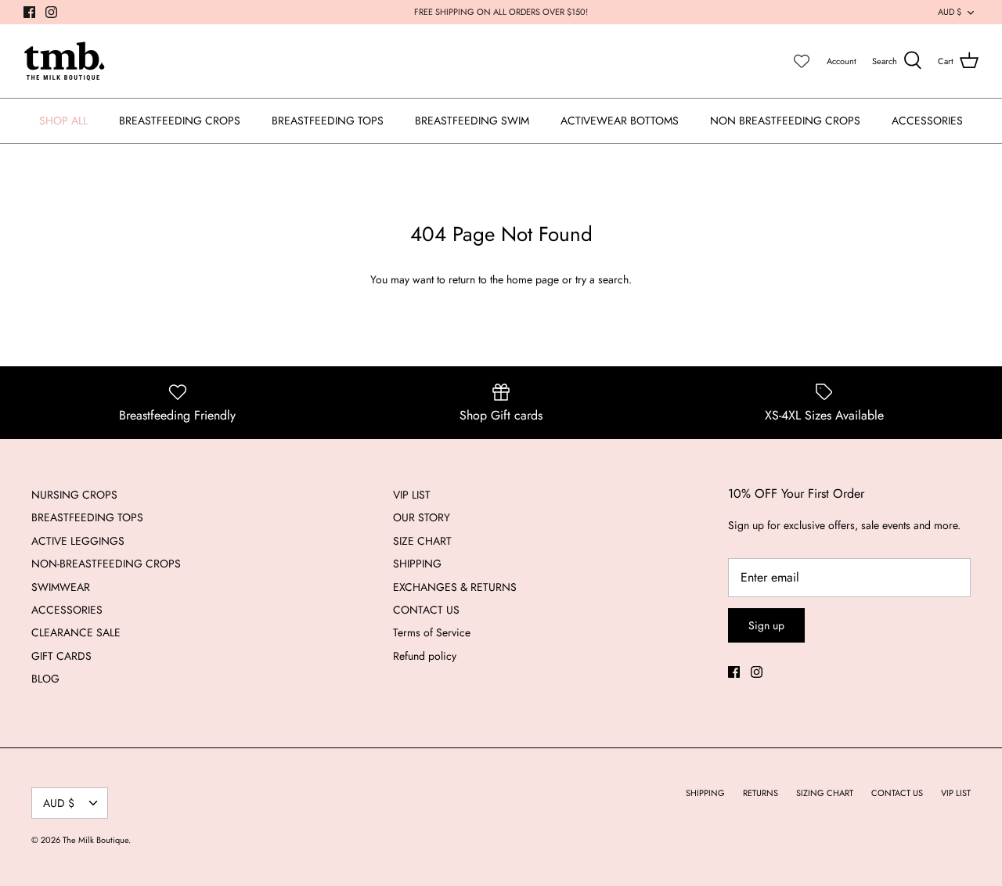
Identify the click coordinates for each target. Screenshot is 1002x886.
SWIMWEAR (60, 587)
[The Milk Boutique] (64, 61)
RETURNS (760, 793)
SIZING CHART (824, 793)
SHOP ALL (63, 120)
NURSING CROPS (74, 494)
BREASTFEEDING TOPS (328, 120)
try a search (602, 279)
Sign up (766, 625)
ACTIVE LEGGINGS (77, 541)
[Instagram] (51, 12)
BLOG (45, 678)
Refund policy (424, 656)
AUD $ (949, 11)
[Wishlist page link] (801, 61)
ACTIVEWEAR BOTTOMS (619, 120)
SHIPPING (417, 563)
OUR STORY (421, 517)
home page (532, 279)
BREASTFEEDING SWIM (472, 120)
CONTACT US (426, 610)
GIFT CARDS (61, 656)
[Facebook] (29, 12)
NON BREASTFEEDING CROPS (785, 120)
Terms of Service (431, 632)
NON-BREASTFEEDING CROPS (106, 563)
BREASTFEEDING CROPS (179, 120)
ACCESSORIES (927, 120)
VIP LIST (412, 494)
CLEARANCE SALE (76, 632)
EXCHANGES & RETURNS (455, 587)
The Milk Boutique (95, 840)
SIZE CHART (422, 541)
